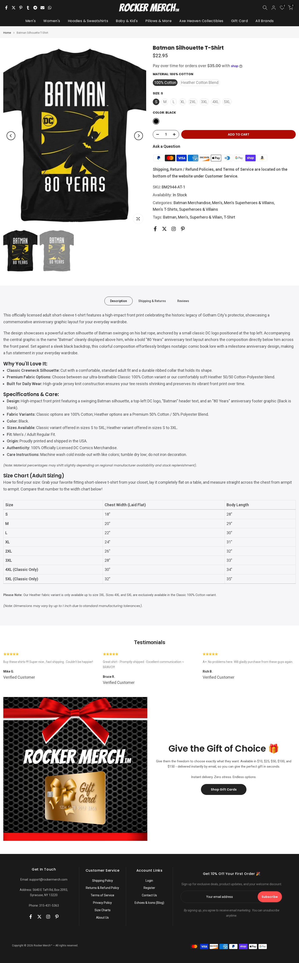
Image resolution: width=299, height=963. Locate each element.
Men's (30, 20)
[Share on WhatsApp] (50, 7)
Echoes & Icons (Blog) (149, 902)
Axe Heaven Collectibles (201, 20)
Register (149, 888)
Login (149, 880)
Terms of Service (102, 895)
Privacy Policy (102, 902)
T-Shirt (229, 217)
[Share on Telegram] (35, 7)
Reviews (183, 301)
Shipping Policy (102, 880)
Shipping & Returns (152, 301)
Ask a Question (166, 146)
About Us (102, 917)
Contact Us (149, 895)
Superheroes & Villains (198, 209)
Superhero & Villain (206, 217)
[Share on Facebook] (6, 7)
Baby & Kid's (127, 20)
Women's (51, 20)
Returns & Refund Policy (102, 888)
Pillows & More (158, 20)
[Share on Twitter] (14, 7)
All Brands (264, 20)
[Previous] (11, 135)
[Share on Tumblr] (28, 7)
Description (118, 301)
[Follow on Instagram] (173, 229)
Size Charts (103, 910)
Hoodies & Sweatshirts (88, 20)
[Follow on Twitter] (164, 229)
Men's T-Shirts (165, 209)
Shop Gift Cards (224, 789)
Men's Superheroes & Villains (249, 202)
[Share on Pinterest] (21, 7)
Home (7, 32)
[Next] (138, 135)
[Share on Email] (42, 7)
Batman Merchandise (192, 202)
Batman (169, 217)
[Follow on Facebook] (155, 229)
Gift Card (239, 20)
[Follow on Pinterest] (182, 229)
